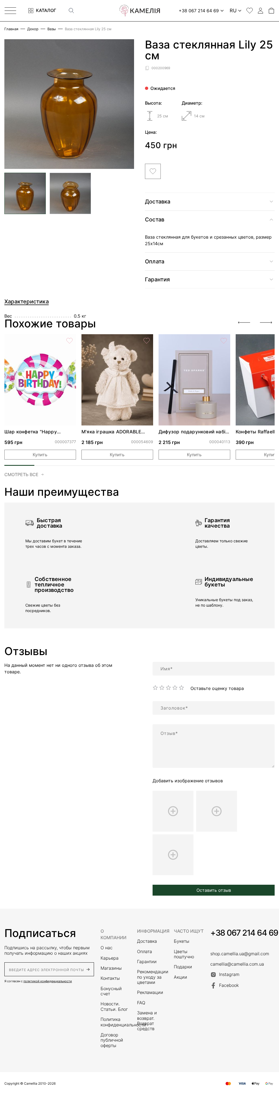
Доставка (147, 941)
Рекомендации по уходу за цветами (152, 977)
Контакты (110, 978)
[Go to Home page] (139, 10)
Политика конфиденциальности (116, 1022)
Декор (32, 29)
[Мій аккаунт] (260, 10)
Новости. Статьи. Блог (114, 1006)
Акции (180, 977)
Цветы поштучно (184, 954)
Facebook (229, 985)
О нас (107, 947)
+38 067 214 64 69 (244, 933)
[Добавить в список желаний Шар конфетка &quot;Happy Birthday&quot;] (69, 340)
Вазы (51, 29)
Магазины (111, 968)
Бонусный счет (111, 991)
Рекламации (150, 992)
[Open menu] (10, 10)
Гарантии (147, 961)
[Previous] (244, 322)
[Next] (266, 322)
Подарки (183, 966)
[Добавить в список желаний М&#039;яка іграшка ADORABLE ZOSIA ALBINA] (146, 340)
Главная (11, 29)
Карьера (110, 958)
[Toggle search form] (71, 10)
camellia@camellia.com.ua (237, 964)
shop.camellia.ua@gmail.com (239, 953)
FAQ (141, 1002)
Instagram (229, 974)
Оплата (144, 951)
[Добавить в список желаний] (153, 171)
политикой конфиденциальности (47, 981)
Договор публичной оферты (112, 1040)
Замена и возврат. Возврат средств (147, 1020)
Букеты (181, 941)
